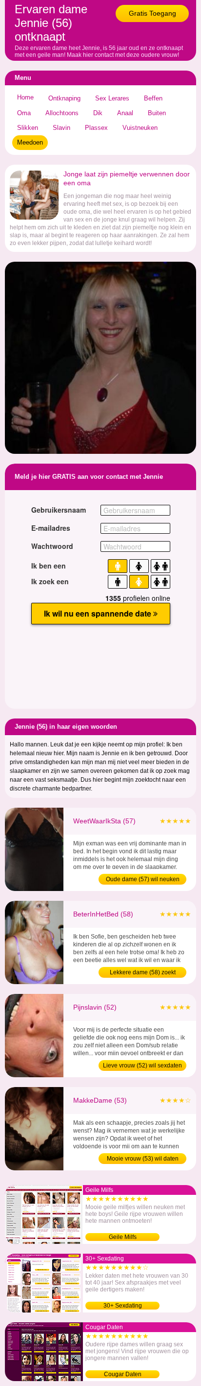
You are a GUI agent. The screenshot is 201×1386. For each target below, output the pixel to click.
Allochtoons (62, 113)
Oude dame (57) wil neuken (143, 879)
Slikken (27, 127)
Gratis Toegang (152, 13)
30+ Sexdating (122, 1305)
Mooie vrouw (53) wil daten (143, 1158)
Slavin (61, 127)
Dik (97, 113)
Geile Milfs (123, 1237)
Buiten (157, 113)
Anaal (125, 113)
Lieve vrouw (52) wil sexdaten (142, 1065)
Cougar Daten (122, 1374)
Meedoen (30, 142)
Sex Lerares (112, 98)
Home (25, 97)
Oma (24, 113)
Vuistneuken (140, 127)
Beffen (153, 98)
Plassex (96, 127)
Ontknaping (64, 98)
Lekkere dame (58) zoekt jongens (143, 973)
